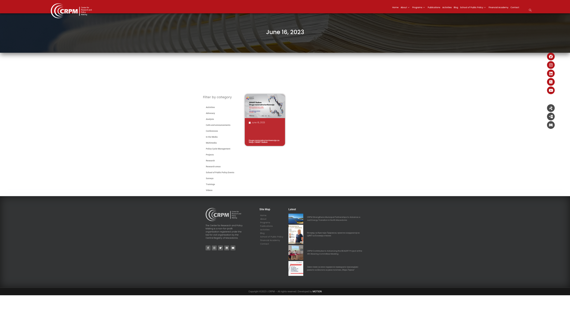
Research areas (213, 166)
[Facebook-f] (208, 247)
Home (395, 7)
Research (210, 160)
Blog (456, 7)
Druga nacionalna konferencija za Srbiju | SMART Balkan (264, 141)
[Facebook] (551, 56)
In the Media (212, 137)
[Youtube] (551, 90)
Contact (514, 7)
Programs (417, 7)
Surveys (209, 178)
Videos (209, 190)
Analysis (210, 119)
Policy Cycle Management (218, 149)
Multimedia (211, 143)
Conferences (212, 131)
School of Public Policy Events (220, 172)
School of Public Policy (471, 7)
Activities (447, 7)
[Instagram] (551, 65)
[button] (530, 10)
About (404, 7)
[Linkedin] (551, 73)
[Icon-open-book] (551, 125)
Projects (210, 154)
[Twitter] (220, 247)
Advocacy (210, 113)
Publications (434, 7)
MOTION (317, 291)
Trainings (210, 184)
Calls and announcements (218, 125)
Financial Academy (498, 7)
